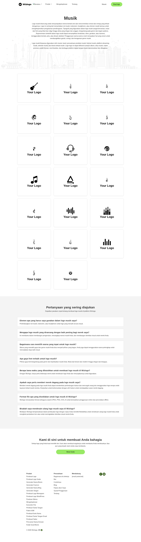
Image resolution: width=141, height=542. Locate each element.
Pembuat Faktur (31, 519)
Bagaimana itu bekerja (61, 476)
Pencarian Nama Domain (35, 522)
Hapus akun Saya (60, 488)
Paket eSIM (30, 510)
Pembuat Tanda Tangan (34, 508)
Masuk (104, 4)
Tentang (74, 4)
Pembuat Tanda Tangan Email (36, 516)
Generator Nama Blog (33, 488)
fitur (55, 479)
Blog (55, 485)
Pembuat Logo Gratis (33, 479)
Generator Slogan (32, 491)
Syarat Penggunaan (60, 491)
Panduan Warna (31, 499)
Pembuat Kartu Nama (33, 513)
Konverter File (31, 505)
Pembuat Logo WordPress (35, 496)
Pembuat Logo (31, 476)
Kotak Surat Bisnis (32, 525)
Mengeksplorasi (61, 4)
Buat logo (116, 4)
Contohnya (57, 482)
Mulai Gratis (70, 452)
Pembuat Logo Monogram (35, 493)
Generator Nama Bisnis (34, 482)
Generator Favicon (32, 485)
